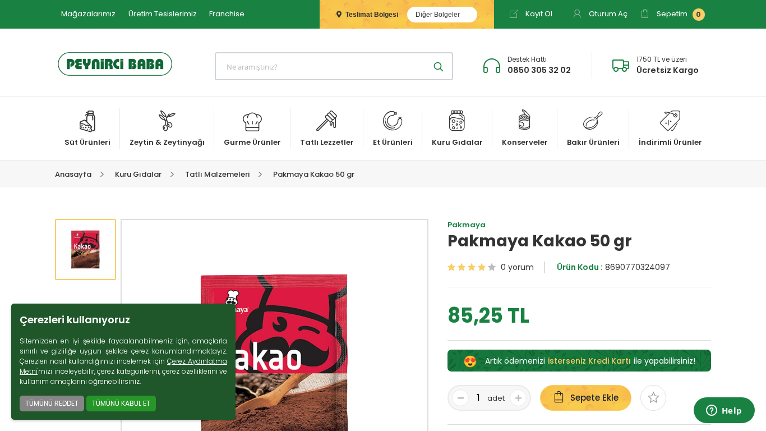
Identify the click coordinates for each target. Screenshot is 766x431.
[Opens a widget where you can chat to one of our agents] (724, 411)
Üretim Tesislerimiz (162, 13)
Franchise (226, 13)
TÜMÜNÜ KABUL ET (121, 403)
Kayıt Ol (538, 13)
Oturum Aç (607, 13)
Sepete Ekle (594, 398)
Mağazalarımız (88, 13)
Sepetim (678, 13)
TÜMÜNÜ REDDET (52, 403)
